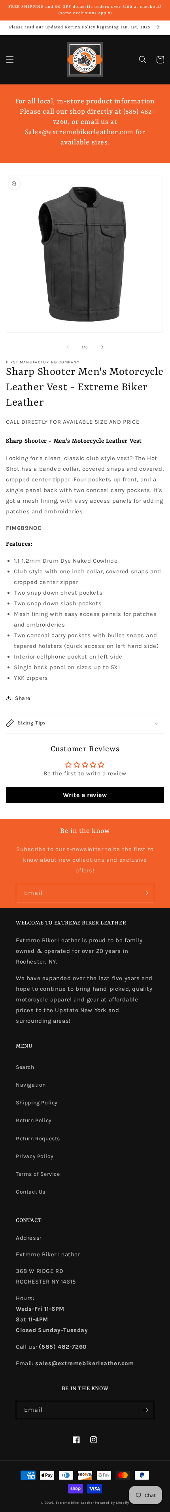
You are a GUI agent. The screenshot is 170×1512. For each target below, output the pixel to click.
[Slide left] (67, 347)
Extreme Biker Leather (75, 1503)
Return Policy (34, 1120)
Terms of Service (38, 1174)
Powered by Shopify (112, 1503)
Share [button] (22, 698)
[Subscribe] (145, 893)
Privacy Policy (34, 1156)
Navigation (31, 1085)
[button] (10, 59)
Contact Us (30, 1191)
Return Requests (38, 1138)
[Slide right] (102, 347)
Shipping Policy (37, 1102)
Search (25, 1067)
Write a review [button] (85, 795)
